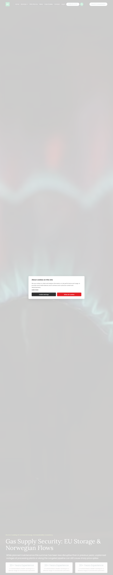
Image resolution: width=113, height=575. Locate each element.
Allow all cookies (69, 294)
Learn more (35, 289)
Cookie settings (44, 294)
